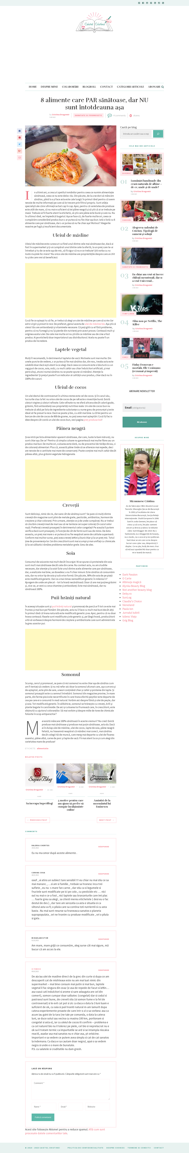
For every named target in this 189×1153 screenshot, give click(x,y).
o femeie (36, 969)
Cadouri (126, 220)
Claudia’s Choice (132, 601)
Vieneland (128, 605)
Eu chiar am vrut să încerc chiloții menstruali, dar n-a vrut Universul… (148, 278)
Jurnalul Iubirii (130, 612)
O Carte (126, 578)
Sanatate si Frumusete (88, 115)
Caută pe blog (128, 127)
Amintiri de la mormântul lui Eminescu (102, 803)
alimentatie (42, 748)
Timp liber (128, 314)
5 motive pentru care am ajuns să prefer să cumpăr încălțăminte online (71, 805)
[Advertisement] (94, 60)
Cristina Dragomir (60, 114)
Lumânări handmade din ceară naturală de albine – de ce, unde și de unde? (146, 184)
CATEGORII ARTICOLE (130, 86)
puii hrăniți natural (62, 606)
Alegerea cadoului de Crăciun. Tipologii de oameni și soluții (145, 231)
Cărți (125, 357)
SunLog (126, 597)
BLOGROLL (89, 86)
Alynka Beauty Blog (133, 586)
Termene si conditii (139, 1148)
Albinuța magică (131, 582)
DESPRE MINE (49, 86)
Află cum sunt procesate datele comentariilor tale (65, 1131)
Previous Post (38, 820)
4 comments (119, 115)
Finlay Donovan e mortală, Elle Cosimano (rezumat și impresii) (146, 368)
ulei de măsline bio (95, 324)
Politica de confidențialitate (86, 1148)
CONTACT (106, 86)
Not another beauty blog (137, 589)
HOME (33, 86)
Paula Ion (127, 609)
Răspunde (103, 847)
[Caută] (158, 134)
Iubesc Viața (129, 616)
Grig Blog (127, 620)
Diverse (126, 173)
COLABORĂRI (70, 86)
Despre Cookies (115, 1148)
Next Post (105, 820)
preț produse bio (93, 419)
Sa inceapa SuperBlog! (39, 803)
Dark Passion (129, 574)
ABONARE (154, 86)
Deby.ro (127, 593)
